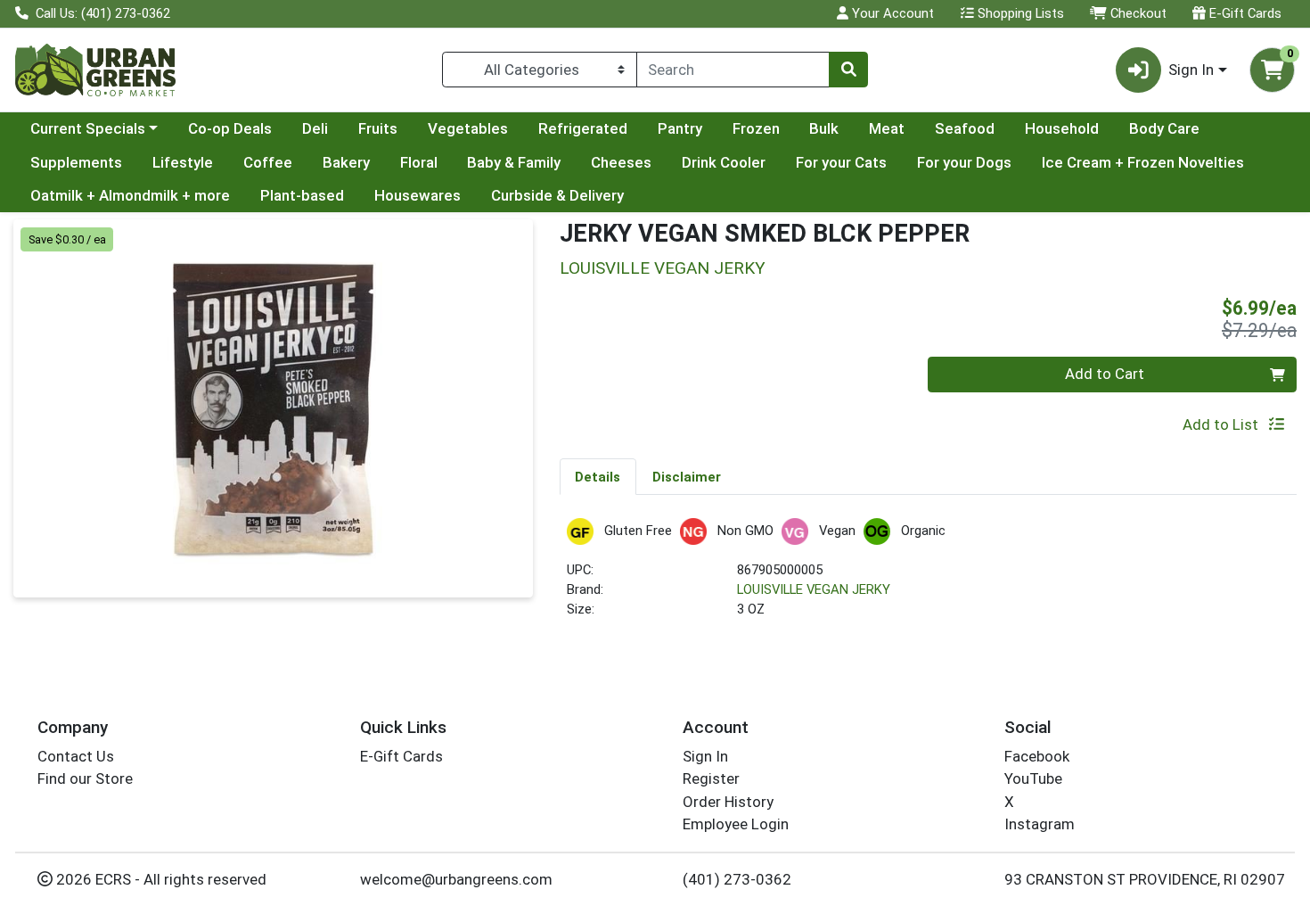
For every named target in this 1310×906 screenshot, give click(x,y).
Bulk (824, 128)
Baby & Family (514, 162)
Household (1062, 128)
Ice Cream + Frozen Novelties (1143, 162)
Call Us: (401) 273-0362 (101, 13)
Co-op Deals (230, 128)
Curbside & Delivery (557, 195)
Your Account (891, 13)
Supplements (76, 162)
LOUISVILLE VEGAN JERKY (813, 589)
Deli (315, 128)
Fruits (377, 128)
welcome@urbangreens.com (456, 879)
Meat (887, 128)
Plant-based (302, 195)
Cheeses (621, 162)
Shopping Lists (1019, 13)
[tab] (598, 476)
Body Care (1164, 128)
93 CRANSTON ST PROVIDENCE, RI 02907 (1144, 879)
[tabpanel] (929, 576)
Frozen (756, 128)
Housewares (417, 195)
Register (711, 778)
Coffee (267, 162)
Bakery (346, 162)
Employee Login (736, 824)
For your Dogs (964, 162)
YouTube (1033, 778)
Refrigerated (582, 128)
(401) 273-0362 (737, 879)
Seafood (965, 128)
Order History (728, 802)
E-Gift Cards (1243, 13)
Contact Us (75, 756)
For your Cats (841, 162)
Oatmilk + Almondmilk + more (130, 195)
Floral (419, 162)
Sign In (705, 756)
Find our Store (85, 778)
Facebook (1036, 756)
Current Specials (87, 128)
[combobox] (733, 69)
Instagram (1039, 824)
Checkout (1137, 13)
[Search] (848, 69)
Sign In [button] (1191, 69)
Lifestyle (182, 162)
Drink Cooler (724, 162)
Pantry (680, 128)
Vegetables (468, 128)
